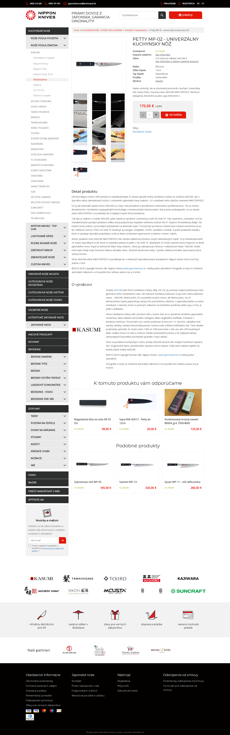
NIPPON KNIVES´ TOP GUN (44, 228)
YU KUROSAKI (39, 159)
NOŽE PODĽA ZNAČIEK (44, 45)
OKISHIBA (36, 175)
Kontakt (76, 680)
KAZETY (35, 444)
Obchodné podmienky (39, 680)
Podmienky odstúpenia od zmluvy (183, 680)
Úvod (76, 30)
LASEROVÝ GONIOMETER (45, 385)
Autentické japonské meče (46, 317)
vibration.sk (138, 732)
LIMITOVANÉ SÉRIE (42, 236)
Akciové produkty (40, 334)
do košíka (176, 114)
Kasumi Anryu (41, 63)
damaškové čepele (142, 131)
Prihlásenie (170, 3)
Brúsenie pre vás (42, 399)
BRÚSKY (35, 370)
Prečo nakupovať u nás (44, 491)
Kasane (37, 85)
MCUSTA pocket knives (45, 202)
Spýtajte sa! (36, 499)
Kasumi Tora (39, 69)
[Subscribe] (62, 540)
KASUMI (35, 52)
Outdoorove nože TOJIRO (45, 300)
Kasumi (159, 80)
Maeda (35, 117)
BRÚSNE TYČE (39, 363)
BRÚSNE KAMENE (41, 356)
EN (203, 3)
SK (198, 3)
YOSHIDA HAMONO (42, 154)
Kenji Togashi (40, 128)
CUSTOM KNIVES (40, 264)
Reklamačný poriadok (39, 695)
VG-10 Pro (38, 90)
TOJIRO (35, 133)
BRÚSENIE (34, 349)
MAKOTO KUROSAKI (42, 165)
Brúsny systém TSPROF (46, 377)
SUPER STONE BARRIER (45, 138)
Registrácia (188, 3)
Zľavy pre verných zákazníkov (43, 705)
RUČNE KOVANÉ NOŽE (44, 243)
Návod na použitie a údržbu (88, 695)
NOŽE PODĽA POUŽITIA (44, 38)
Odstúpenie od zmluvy (39, 700)
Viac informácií (163, 54)
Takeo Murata (40, 112)
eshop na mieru (116, 732)
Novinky (33, 342)
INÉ (33, 465)
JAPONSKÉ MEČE (41, 324)
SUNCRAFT (37, 207)
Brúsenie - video (42, 392)
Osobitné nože (38, 310)
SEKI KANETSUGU (41, 213)
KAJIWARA (37, 143)
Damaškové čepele (43, 57)
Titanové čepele (42, 95)
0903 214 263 (36, 3)
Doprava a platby (36, 690)
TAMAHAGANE (39, 122)
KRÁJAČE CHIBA (40, 451)
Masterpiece (40, 79)
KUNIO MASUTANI (41, 170)
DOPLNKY (34, 408)
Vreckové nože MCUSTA (43, 274)
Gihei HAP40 (38, 106)
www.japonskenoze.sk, (134, 268)
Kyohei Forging (41, 101)
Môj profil (123, 685)
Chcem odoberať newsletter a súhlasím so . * (48, 548)
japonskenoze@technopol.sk (82, 3)
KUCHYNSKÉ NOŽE (39, 31)
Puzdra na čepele (43, 423)
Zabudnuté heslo (127, 690)
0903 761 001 (55, 3)
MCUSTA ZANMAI (41, 197)
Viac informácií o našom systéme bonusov (177, 61)
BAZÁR (32, 482)
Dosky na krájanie (43, 430)
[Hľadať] (162, 15)
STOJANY (36, 437)
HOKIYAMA (37, 181)
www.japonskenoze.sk (169, 354)
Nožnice (36, 458)
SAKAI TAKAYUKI (40, 186)
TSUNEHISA (37, 218)
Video (32, 475)
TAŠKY (34, 416)
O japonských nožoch (84, 690)
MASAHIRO (37, 149)
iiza (33, 191)
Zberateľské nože (43, 257)
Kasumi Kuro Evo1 (43, 74)
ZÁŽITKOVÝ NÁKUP (42, 250)
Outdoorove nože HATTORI (46, 292)
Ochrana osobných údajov (41, 685)
